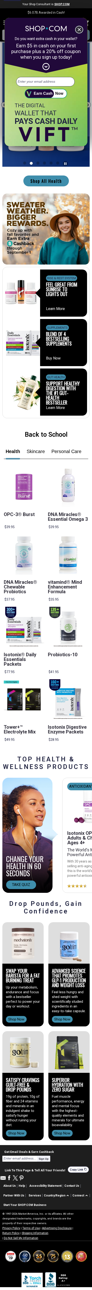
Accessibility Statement (45, 1185)
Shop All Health (46, 181)
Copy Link (78, 1169)
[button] (57, 1195)
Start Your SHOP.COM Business (24, 1205)
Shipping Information (35, 1233)
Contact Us (71, 1185)
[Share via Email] (3, 1179)
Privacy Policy (11, 1228)
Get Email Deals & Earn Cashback (29, 1151)
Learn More (55, 309)
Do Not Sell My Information (21, 1238)
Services (35, 1195)
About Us (9, 1185)
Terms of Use (31, 1228)
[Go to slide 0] (24, 163)
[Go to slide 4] (51, 163)
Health (13, 451)
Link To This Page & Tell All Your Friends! (35, 1170)
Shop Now (16, 1019)
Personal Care (66, 451)
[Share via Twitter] (15, 1178)
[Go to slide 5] (57, 163)
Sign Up (44, 1158)
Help (22, 1185)
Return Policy (11, 1233)
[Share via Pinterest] (21, 1178)
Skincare (36, 451)
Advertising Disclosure (57, 1228)
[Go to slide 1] (31, 163)
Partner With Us (13, 1195)
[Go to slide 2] (37, 163)
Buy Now (53, 358)
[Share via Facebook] (9, 1178)
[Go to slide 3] (44, 163)
